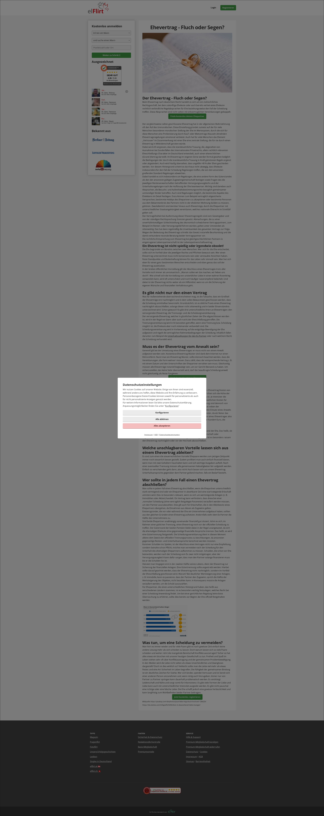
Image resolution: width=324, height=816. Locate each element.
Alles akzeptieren (162, 425)
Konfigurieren (171, 406)
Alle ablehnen (162, 419)
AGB (156, 435)
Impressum (148, 435)
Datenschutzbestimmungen (169, 435)
